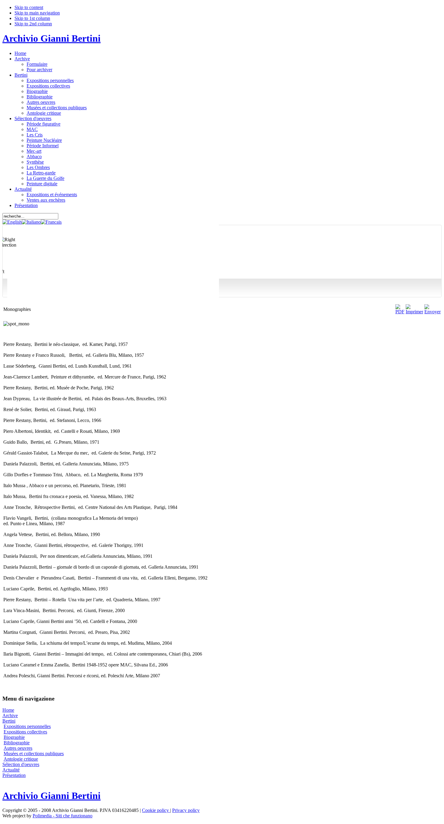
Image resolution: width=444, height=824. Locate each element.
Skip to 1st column (32, 18)
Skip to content (28, 7)
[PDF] (399, 311)
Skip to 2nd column (33, 23)
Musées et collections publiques (34, 753)
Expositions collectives (25, 731)
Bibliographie (17, 742)
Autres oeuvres (18, 748)
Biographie (14, 737)
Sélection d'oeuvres (20, 764)
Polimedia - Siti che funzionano (62, 815)
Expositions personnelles (27, 726)
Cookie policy (156, 810)
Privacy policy (186, 810)
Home (8, 710)
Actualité (11, 769)
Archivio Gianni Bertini (51, 38)
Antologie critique (21, 759)
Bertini (8, 720)
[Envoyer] (432, 311)
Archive (10, 715)
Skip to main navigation (37, 12)
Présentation (14, 775)
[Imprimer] (414, 311)
